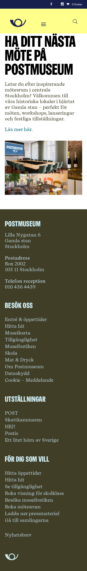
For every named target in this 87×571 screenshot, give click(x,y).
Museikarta (17, 333)
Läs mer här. (19, 129)
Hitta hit (14, 326)
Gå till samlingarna (27, 520)
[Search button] (75, 22)
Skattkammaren (23, 420)
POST (11, 413)
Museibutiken (20, 346)
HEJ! (10, 426)
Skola (11, 353)
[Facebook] (51, 4)
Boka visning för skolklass (34, 493)
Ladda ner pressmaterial (32, 513)
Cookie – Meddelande (29, 380)
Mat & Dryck (19, 360)
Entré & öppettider (26, 319)
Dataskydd (17, 373)
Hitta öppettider (23, 473)
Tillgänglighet (21, 339)
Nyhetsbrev (18, 535)
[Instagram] (62, 4)
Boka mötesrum (23, 507)
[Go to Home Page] (18, 23)
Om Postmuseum (24, 366)
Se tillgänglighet (24, 486)
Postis (11, 433)
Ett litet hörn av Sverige (32, 440)
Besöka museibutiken (29, 500)
